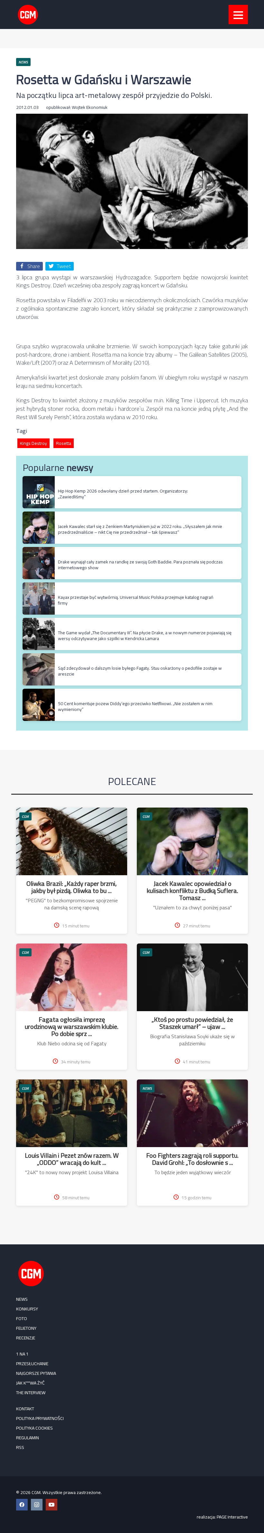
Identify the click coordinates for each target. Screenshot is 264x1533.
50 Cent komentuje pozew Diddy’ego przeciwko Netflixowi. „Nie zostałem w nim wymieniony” (135, 706)
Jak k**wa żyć (30, 1383)
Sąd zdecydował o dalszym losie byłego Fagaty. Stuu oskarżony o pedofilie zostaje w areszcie (140, 671)
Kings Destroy (33, 443)
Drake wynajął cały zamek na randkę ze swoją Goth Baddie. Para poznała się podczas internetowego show (140, 565)
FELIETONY (26, 1328)
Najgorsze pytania (36, 1373)
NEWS (147, 1088)
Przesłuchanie (32, 1363)
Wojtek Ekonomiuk (90, 107)
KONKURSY (27, 1309)
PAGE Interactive (232, 1517)
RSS (20, 1447)
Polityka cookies (34, 1428)
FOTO (21, 1318)
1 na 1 (22, 1354)
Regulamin (27, 1437)
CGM (25, 816)
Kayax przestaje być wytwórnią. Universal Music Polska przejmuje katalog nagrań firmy (135, 600)
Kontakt (25, 1408)
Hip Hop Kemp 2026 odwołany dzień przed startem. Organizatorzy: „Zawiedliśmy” (123, 494)
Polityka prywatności (40, 1418)
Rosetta (63, 443)
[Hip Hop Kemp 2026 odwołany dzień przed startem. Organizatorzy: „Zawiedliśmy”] (39, 479)
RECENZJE (25, 1338)
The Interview (30, 1392)
